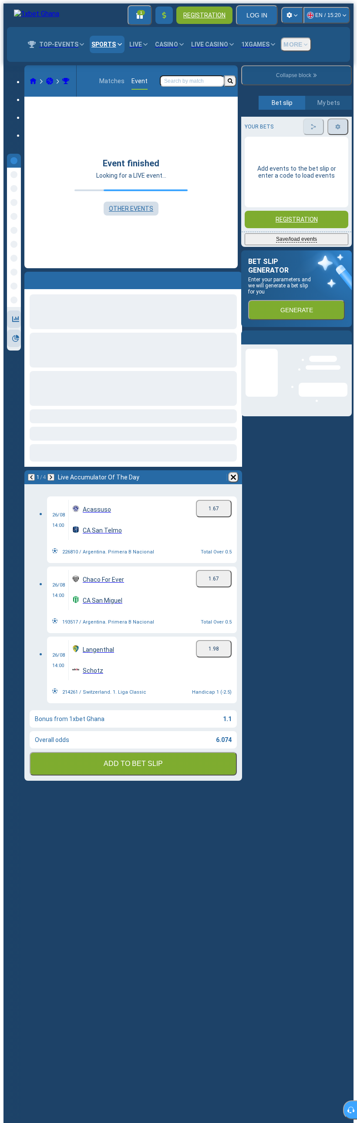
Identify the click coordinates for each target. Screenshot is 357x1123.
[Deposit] (164, 15)
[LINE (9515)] (33, 81)
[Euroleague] (66, 81)
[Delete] (233, 477)
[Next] (50, 477)
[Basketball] (49, 81)
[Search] (230, 81)
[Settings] (292, 15)
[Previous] (31, 477)
